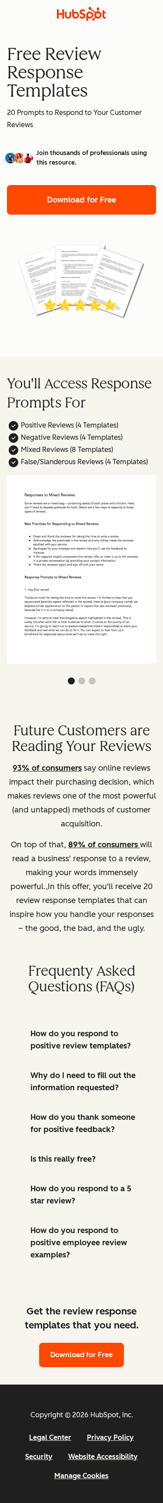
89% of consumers (104, 844)
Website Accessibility (103, 1456)
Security (39, 1456)
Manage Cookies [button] (81, 1476)
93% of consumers (47, 768)
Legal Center (50, 1437)
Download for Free (81, 200)
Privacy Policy (110, 1437)
